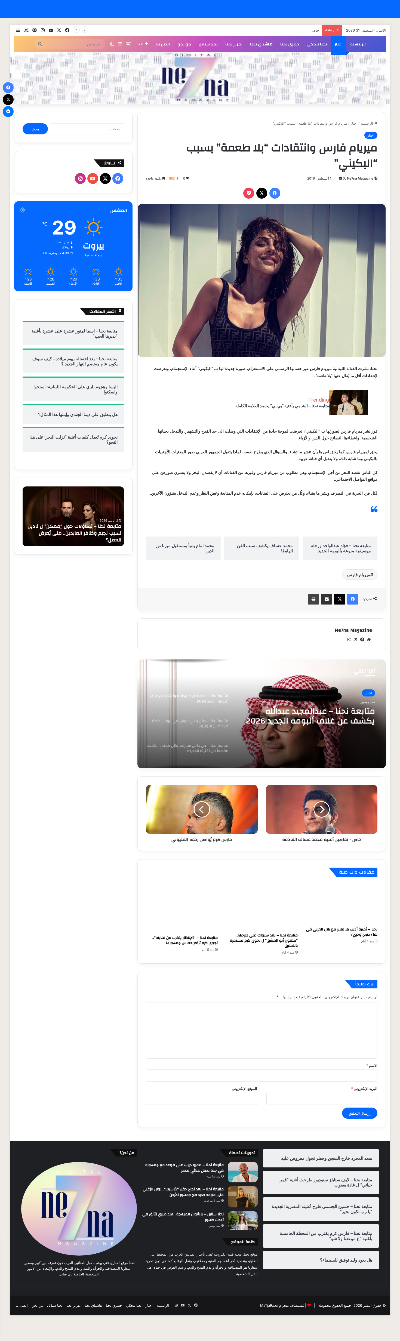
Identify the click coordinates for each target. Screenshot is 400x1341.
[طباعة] (313, 599)
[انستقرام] (349, 639)
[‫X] (261, 193)
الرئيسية (358, 44)
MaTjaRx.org (270, 1305)
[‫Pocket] (248, 193)
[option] (261, 713)
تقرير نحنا (233, 44)
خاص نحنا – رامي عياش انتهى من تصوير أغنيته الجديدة (278, 30)
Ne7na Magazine (360, 178)
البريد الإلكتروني (364, 1088)
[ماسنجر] (8, 111)
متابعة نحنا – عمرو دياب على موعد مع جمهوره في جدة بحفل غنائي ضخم (184, 1167)
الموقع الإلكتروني (244, 1088)
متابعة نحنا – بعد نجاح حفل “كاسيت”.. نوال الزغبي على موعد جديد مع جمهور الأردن (183, 1192)
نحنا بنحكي (317, 44)
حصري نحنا (289, 44)
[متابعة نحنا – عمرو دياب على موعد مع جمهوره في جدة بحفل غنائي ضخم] (243, 1172)
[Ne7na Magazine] (200, 78)
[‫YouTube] (92, 178)
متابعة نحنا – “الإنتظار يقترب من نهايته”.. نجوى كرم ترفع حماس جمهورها (185, 940)
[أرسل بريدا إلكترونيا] (340, 178)
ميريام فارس (358, 574)
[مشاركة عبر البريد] (326, 599)
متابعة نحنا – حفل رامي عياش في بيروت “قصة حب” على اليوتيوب (314, 716)
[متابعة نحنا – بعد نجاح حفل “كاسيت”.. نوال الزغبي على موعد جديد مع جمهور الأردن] (243, 1196)
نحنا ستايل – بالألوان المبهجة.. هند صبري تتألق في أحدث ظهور (183, 1217)
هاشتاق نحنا (261, 44)
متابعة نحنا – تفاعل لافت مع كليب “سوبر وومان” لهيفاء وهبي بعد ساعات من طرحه (75, 536)
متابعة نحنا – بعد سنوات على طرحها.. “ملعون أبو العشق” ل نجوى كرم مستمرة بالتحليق (264, 940)
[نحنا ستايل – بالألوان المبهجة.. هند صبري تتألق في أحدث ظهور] (243, 1220)
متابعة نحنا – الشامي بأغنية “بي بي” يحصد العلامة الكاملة (282, 405)
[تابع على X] (344, 178)
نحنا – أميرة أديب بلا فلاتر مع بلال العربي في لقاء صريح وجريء (341, 932)
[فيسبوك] (274, 193)
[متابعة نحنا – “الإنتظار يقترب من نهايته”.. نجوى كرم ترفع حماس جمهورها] (182, 907)
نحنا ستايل (208, 44)
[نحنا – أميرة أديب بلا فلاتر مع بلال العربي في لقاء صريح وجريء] (342, 903)
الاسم (371, 1065)
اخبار (339, 44)
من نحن (184, 44)
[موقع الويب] (368, 639)
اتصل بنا (163, 44)
